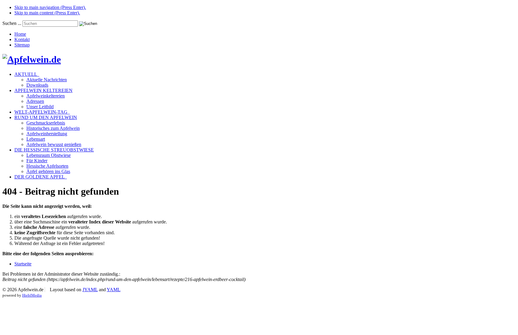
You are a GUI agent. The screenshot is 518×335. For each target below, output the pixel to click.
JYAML (90, 289)
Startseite (22, 263)
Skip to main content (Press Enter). (47, 12)
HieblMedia (32, 295)
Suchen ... (11, 23)
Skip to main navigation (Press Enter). (50, 7)
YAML (114, 289)
